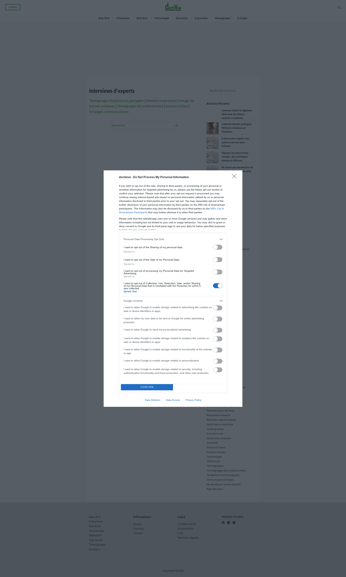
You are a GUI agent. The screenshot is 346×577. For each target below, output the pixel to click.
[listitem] (173, 239)
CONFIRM (147, 387)
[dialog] (173, 288)
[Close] (235, 177)
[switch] (217, 247)
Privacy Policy (193, 400)
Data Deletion (152, 400)
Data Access (173, 400)
